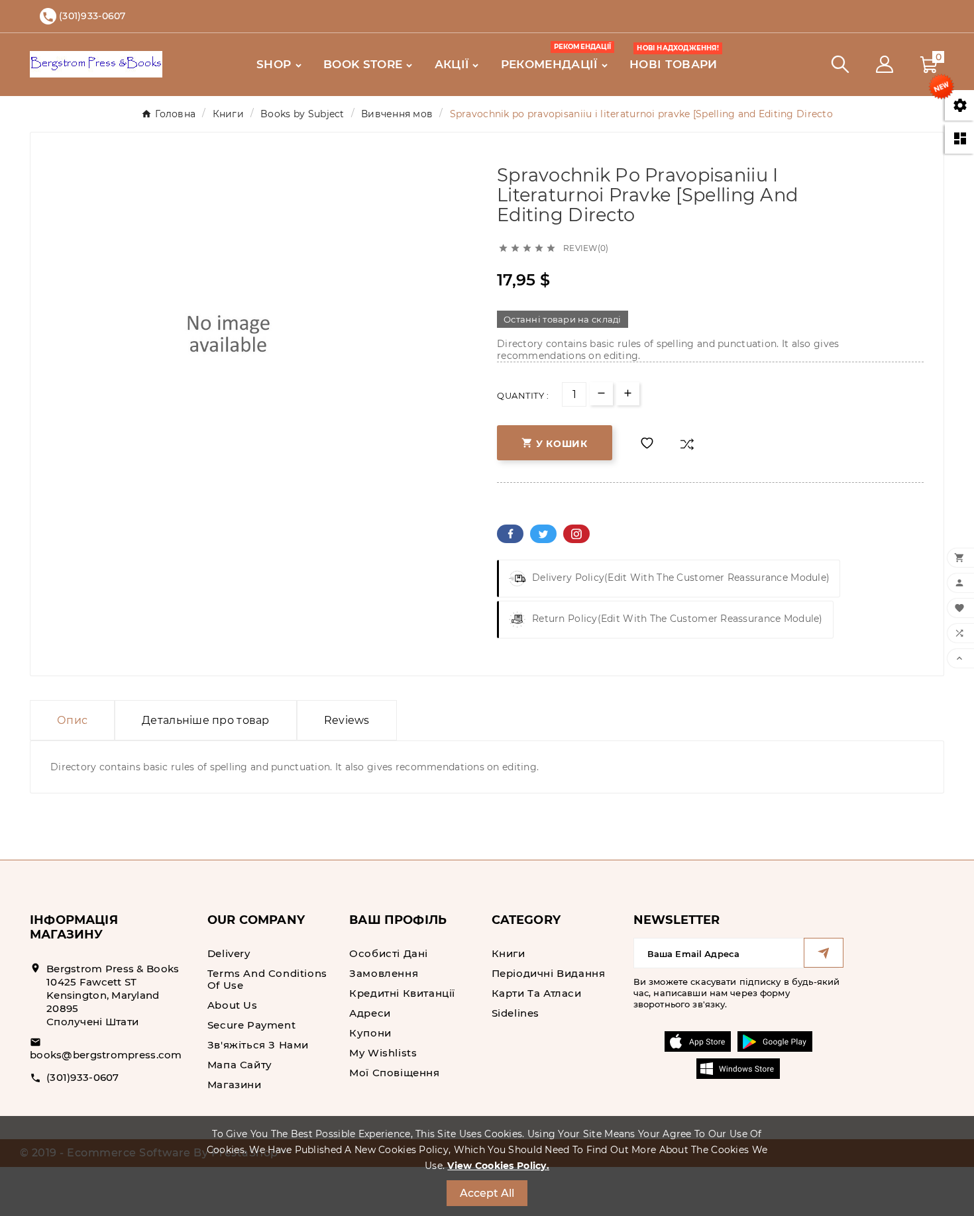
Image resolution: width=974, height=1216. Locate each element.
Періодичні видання (549, 973)
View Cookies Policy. (498, 1166)
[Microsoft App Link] (738, 1068)
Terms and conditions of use (267, 979)
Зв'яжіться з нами (258, 1045)
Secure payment (251, 1025)
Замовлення (383, 973)
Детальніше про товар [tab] (206, 720)
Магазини (234, 1084)
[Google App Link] (774, 1040)
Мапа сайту (239, 1064)
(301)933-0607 (82, 1077)
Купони (370, 1033)
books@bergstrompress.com (106, 1054)
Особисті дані (388, 953)
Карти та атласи (537, 993)
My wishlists (383, 1052)
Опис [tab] (72, 720)
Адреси (370, 1013)
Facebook (510, 534)
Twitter (543, 534)
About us (232, 1005)
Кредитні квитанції (402, 993)
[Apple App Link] (698, 1040)
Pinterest (576, 534)
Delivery (228, 953)
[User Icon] (884, 64)
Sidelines (515, 1013)
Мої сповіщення (394, 1072)
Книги (508, 953)
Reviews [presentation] (347, 720)
